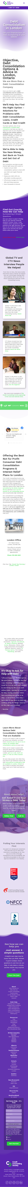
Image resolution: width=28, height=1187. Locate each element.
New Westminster (14, 1036)
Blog (13, 1024)
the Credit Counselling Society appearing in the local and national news (14, 395)
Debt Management (14, 1008)
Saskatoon (14, 1052)
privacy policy (9, 1135)
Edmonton (14, 1047)
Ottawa (14, 1062)
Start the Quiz (14, 975)
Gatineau (13, 1075)
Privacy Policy (8, 1169)
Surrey (14, 1038)
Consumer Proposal (14, 1012)
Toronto (13, 1064)
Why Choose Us (14, 988)
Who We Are (14, 990)
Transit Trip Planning (18, 564)
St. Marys (8, 643)
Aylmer (12, 650)
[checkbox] (14, 1138)
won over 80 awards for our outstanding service (13, 490)
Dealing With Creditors (14, 1005)
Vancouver (14, 1034)
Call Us (21, 816)
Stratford (14, 643)
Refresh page (20, 237)
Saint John (14, 1083)
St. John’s (14, 1097)
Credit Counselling (13, 991)
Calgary (14, 1048)
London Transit (14, 565)
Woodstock (20, 642)
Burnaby (14, 1035)
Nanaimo (13, 1040)
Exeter (6, 645)
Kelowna (13, 1041)
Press (18, 995)
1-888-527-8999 (13, 7)
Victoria (14, 1039)
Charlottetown (13, 1088)
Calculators (13, 1021)
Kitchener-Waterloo (14, 1069)
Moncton (13, 1081)
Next (25, 434)
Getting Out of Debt (14, 1003)
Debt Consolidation (14, 1010)
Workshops (13, 1022)
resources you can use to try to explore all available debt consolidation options (14, 743)
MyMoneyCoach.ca (13, 1027)
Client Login (14, 996)
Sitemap (13, 1025)
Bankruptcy (13, 1013)
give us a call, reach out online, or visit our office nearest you (13, 754)
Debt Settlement (14, 1007)
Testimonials (14, 993)
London (14, 1071)
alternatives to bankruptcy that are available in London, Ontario (14, 763)
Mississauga (13, 1066)
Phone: (9, 555)
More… (14, 1173)
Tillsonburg (10, 651)
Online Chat (8, 816)
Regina (14, 1053)
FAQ (14, 1019)
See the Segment (14, 384)
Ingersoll (13, 642)
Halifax (14, 1092)
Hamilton (14, 1067)
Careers (14, 998)
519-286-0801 (16, 555)
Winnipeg (14, 1057)
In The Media (12, 995)
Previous (2, 434)
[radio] (14, 1137)
